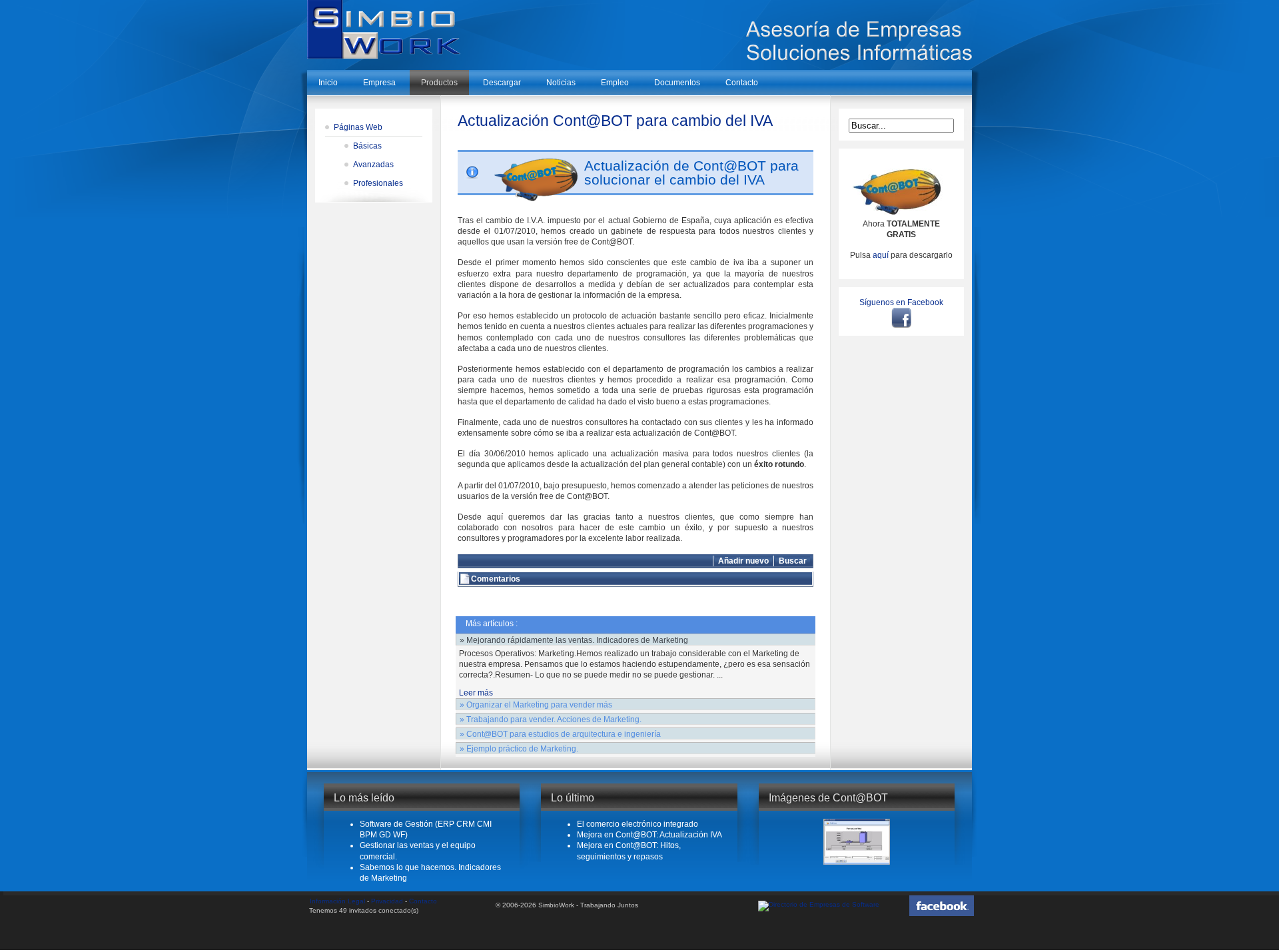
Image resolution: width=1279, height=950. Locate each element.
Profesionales (378, 183)
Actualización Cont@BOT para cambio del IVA (615, 120)
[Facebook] (901, 317)
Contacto (423, 901)
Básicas (367, 146)
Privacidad (387, 901)
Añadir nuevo (743, 561)
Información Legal (337, 901)
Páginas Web (358, 127)
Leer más (476, 693)
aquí (881, 255)
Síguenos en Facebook (901, 302)
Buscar (793, 561)
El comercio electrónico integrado (637, 824)
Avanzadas (373, 164)
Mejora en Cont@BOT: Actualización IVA (649, 834)
